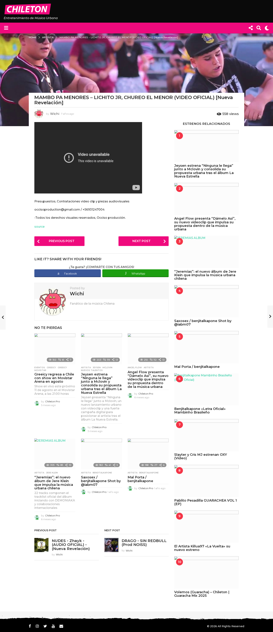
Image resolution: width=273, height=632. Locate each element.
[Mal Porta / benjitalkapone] (148, 454)
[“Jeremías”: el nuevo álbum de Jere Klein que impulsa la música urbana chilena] (54, 454)
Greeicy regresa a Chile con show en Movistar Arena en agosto (54, 378)
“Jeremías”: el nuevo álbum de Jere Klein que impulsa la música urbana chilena (53, 482)
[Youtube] (53, 626)
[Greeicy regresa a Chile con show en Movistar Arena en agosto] (54, 348)
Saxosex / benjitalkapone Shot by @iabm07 (101, 481)
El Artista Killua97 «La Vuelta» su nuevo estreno (202, 548)
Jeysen (97, 367)
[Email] (61, 626)
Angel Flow (135, 367)
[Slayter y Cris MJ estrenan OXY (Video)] (206, 435)
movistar (40, 370)
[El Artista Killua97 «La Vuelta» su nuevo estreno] (206, 526)
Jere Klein (52, 473)
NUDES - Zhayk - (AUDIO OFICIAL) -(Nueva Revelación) (71, 545)
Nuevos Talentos (92, 370)
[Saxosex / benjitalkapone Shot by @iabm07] (101, 454)
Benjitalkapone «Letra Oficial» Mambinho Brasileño (200, 410)
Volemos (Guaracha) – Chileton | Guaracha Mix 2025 (201, 594)
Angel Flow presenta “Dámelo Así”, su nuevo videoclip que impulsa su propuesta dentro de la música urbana (148, 379)
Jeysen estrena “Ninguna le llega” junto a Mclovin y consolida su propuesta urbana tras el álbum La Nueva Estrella (101, 383)
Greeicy (51, 367)
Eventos (39, 367)
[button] (6, 28)
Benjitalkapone (102, 473)
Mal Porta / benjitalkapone (140, 479)
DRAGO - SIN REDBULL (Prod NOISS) (144, 543)
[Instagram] (37, 626)
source (39, 226)
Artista (86, 367)
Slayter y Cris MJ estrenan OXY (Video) (200, 456)
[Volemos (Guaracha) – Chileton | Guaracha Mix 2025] (206, 572)
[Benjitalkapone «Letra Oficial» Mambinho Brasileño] (206, 389)
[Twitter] (45, 626)
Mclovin (107, 367)
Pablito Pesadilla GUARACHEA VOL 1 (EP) (205, 502)
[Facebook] (30, 626)
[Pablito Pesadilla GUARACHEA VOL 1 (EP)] (206, 481)
